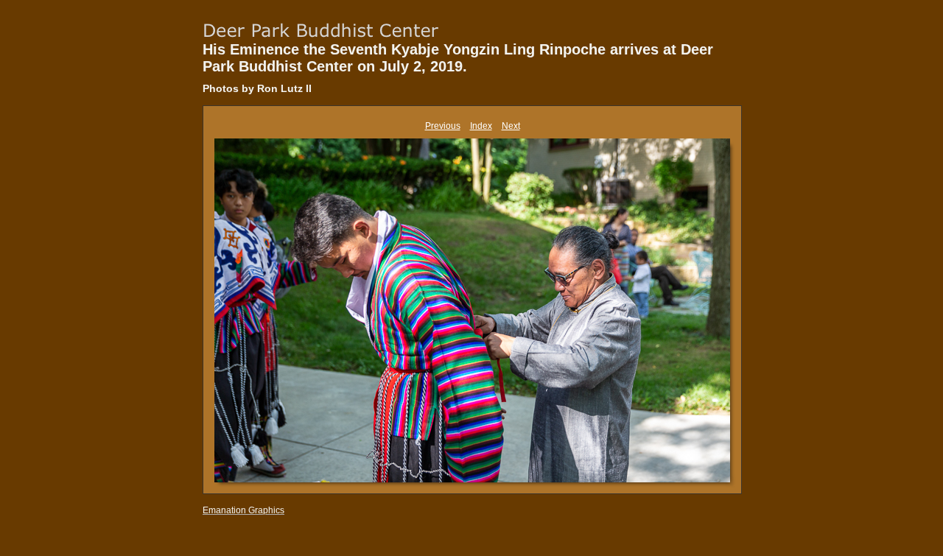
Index (481, 126)
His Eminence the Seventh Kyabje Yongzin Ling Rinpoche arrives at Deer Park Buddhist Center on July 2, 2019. (458, 57)
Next (511, 126)
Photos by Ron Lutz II (257, 88)
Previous (442, 126)
